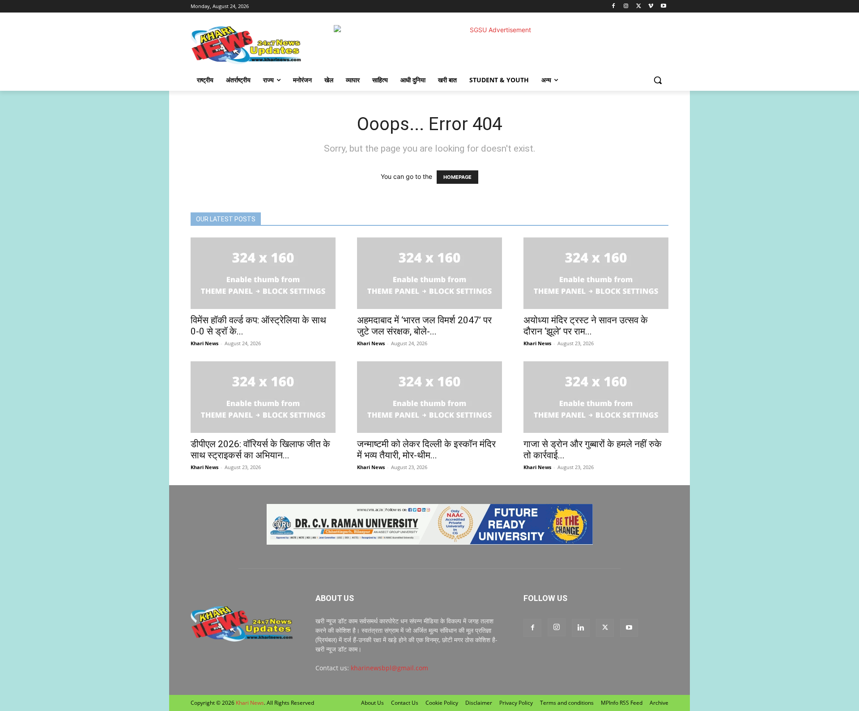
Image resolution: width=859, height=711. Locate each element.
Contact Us (404, 703)
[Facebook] (613, 6)
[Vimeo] (651, 6)
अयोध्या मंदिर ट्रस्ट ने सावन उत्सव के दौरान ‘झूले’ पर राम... (585, 326)
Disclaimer (478, 703)
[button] (657, 80)
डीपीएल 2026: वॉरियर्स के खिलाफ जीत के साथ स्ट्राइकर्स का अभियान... (260, 450)
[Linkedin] (581, 628)
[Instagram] (626, 6)
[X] (639, 6)
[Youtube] (663, 6)
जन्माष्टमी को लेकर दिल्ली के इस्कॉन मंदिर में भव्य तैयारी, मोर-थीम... (426, 450)
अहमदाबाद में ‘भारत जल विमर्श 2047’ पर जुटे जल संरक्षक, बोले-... (424, 326)
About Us (372, 703)
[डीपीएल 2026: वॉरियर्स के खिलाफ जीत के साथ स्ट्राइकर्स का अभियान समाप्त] (263, 397)
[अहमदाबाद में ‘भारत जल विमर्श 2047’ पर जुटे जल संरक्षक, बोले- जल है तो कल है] (429, 273)
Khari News (204, 343)
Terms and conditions (567, 703)
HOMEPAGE (457, 177)
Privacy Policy (516, 703)
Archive (659, 703)
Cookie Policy (441, 703)
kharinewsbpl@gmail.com (389, 668)
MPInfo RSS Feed (621, 703)
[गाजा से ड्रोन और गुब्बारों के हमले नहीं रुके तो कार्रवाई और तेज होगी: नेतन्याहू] (595, 397)
